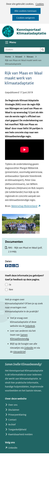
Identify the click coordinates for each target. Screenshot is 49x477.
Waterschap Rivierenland (26, 206)
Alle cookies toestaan (25, 10)
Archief (12, 424)
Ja (10, 284)
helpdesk (30, 325)
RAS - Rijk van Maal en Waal (25, 249)
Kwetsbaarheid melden (20, 434)
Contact (12, 419)
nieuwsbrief (19, 351)
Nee (11, 289)
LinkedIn (28, 347)
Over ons (12, 404)
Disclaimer (13, 409)
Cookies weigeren (25, 17)
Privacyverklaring (17, 414)
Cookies (40, 3)
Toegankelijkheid (17, 429)
